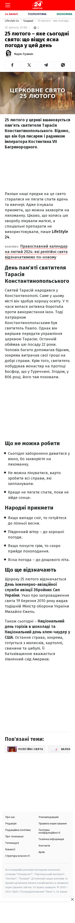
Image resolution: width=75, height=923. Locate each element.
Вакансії (10, 849)
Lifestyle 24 (12, 20)
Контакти (44, 845)
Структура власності (17, 855)
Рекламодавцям (49, 817)
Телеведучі (12, 842)
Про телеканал (14, 836)
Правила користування (53, 823)
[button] (12, 65)
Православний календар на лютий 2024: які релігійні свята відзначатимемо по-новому (36, 251)
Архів (42, 852)
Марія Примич (23, 54)
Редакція (10, 823)
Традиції (28, 20)
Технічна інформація (51, 839)
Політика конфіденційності (49, 831)
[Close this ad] (72, 899)
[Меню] (7, 5)
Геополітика (37, 14)
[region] (37, 913)
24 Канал (11, 14)
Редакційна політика (18, 830)
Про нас (10, 817)
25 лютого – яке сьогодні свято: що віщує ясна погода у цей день (54, 20)
